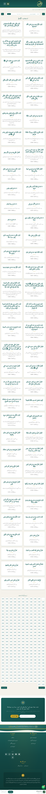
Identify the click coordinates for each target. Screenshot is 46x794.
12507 (15, 607)
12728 (11, 669)
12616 (19, 638)
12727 (15, 669)
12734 (31, 672)
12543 (3, 617)
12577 (43, 629)
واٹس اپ (16, 726)
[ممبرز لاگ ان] (8, 3)
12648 (23, 647)
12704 (19, 662)
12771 (15, 681)
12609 (3, 635)
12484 (15, 601)
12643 (43, 647)
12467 (39, 598)
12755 (35, 678)
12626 (23, 641)
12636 (27, 644)
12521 (3, 611)
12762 (7, 678)
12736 (23, 672)
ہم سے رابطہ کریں (26, 766)
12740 (7, 672)
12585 (11, 629)
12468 (35, 598)
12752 (3, 675)
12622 (39, 641)
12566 (43, 626)
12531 (7, 614)
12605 (19, 635)
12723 (31, 669)
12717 (11, 666)
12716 (15, 666)
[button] (43, 787)
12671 (19, 653)
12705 (15, 662)
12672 (15, 653)
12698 (43, 662)
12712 (31, 666)
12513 (35, 611)
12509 (7, 607)
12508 (11, 607)
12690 (31, 659)
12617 (15, 638)
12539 (19, 617)
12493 (27, 604)
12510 (3, 607)
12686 (3, 656)
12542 (7, 617)
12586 (7, 629)
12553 (7, 620)
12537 (27, 617)
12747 (23, 675)
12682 (19, 656)
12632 (43, 644)
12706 (11, 662)
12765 (39, 681)
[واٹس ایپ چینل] (9, 754)
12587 (3, 629)
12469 (31, 598)
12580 (31, 629)
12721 (39, 669)
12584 (15, 629)
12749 (15, 675)
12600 (39, 635)
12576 (3, 626)
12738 (15, 672)
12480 (31, 601)
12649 (19, 647)
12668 (31, 653)
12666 (39, 653)
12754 (39, 678)
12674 (7, 653)
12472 (19, 598)
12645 (35, 647)
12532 (3, 614)
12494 (23, 604)
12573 (15, 626)
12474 (11, 598)
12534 (39, 617)
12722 (35, 669)
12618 (11, 638)
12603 (27, 635)
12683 (15, 656)
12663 (7, 650)
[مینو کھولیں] (4, 4)
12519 (11, 611)
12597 (7, 632)
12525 (31, 614)
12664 (3, 650)
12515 (27, 611)
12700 (35, 662)
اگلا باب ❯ (4, 687)
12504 (27, 607)
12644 (39, 647)
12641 (7, 644)
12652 (7, 647)
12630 (7, 641)
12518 (15, 611)
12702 (27, 662)
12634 (35, 644)
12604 (23, 635)
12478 (39, 601)
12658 (27, 650)
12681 (23, 656)
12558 (31, 623)
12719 (3, 666)
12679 (31, 656)
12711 (35, 666)
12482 (23, 601)
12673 (11, 653)
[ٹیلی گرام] (19, 754)
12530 (11, 614)
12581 (27, 629)
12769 (23, 681)
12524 (35, 614)
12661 (15, 650)
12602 (31, 635)
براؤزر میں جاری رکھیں (4, 792)
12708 (3, 662)
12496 (15, 604)
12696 (7, 659)
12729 (7, 669)
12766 (35, 681)
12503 (31, 607)
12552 (11, 620)
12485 (11, 601)
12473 (15, 598)
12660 (19, 650)
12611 (39, 638)
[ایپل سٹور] (12, 754)
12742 (43, 675)
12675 (3, 653)
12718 (7, 666)
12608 (7, 635)
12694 (15, 659)
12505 (23, 607)
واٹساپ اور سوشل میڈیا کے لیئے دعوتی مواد (13, 740)
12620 (3, 638)
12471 (23, 598)
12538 (23, 617)
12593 (23, 632)
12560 (23, 623)
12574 (11, 626)
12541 (11, 617)
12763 (3, 678)
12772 (11, 681)
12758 (23, 678)
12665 (43, 653)
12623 (35, 641)
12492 (31, 604)
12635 (31, 644)
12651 (11, 647)
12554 (3, 620)
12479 (35, 601)
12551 (15, 620)
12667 (35, 653)
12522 (43, 614)
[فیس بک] (12, 757)
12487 (3, 601)
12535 (35, 617)
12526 (27, 614)
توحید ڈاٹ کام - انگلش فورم (33, 740)
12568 (35, 626)
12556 (39, 623)
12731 (43, 672)
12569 (31, 626)
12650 (15, 647)
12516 (23, 611)
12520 (7, 611)
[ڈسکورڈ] (16, 754)
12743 (39, 675)
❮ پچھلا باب (42, 687)
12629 (11, 641)
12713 (27, 666)
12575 (7, 626)
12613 (31, 638)
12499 (3, 604)
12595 (15, 632)
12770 (19, 681)
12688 (39, 659)
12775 (43, 684)
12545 (39, 620)
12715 (19, 666)
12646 (31, 647)
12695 (11, 659)
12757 (27, 678)
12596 (11, 632)
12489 (39, 604)
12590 (35, 632)
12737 (19, 672)
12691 (27, 659)
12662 (11, 650)
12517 (19, 611)
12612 (35, 638)
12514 (31, 611)
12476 (3, 598)
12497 (11, 604)
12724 (27, 669)
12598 (3, 632)
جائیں (9, 14)
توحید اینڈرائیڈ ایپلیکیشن (12, 743)
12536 (31, 617)
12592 (27, 632)
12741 (3, 672)
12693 (19, 659)
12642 (3, 644)
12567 (39, 626)
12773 (7, 681)
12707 (7, 662)
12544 (43, 620)
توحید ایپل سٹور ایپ (12, 746)
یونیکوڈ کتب (12, 737)
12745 (31, 675)
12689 (35, 659)
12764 (43, 681)
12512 (39, 611)
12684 (11, 656)
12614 (27, 638)
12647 (27, 647)
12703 (23, 662)
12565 (3, 623)
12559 (27, 623)
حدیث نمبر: (19, 14)
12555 (43, 623)
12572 (19, 626)
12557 (35, 623)
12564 (7, 623)
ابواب (33, 9)
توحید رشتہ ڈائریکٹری (33, 743)
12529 (15, 614)
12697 (3, 659)
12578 (39, 629)
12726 (19, 669)
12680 (27, 656)
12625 (27, 641)
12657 (31, 650)
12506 (19, 607)
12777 (39, 684)
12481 (27, 601)
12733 (35, 672)
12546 (35, 620)
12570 (27, 626)
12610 (43, 638)
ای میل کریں (10, 726)
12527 (23, 614)
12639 (15, 644)
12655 (39, 650)
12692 (23, 659)
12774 (3, 681)
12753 (43, 678)
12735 (27, 672)
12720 (43, 669)
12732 (39, 672)
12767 (31, 681)
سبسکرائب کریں (14, 716)
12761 (11, 678)
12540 (15, 617)
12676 (43, 656)
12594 (19, 632)
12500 (43, 607)
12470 (27, 598)
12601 (35, 635)
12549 (23, 620)
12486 (7, 601)
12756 (31, 678)
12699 (39, 662)
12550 (19, 620)
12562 (15, 623)
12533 (43, 617)
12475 (7, 598)
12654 (43, 650)
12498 (7, 604)
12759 (19, 678)
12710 (39, 666)
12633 (39, 644)
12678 (35, 656)
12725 (23, 669)
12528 (19, 614)
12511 (43, 611)
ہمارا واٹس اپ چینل (20, 766)
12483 (19, 601)
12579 (35, 629)
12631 (3, 641)
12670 (23, 653)
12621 (43, 641)
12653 (3, 647)
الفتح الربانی (38, 9)
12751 (7, 675)
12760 (15, 678)
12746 (27, 675)
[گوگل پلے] (6, 754)
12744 (35, 675)
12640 (11, 644)
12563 (11, 623)
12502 (35, 607)
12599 (43, 635)
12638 (19, 644)
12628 (15, 641)
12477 (43, 601)
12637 (23, 644)
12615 (23, 638)
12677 (39, 656)
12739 (11, 672)
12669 (27, 653)
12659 (23, 650)
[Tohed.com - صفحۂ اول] (40, 4)
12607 (11, 635)
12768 (27, 681)
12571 (23, 626)
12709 (43, 666)
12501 (39, 607)
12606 (15, 635)
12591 (31, 632)
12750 (11, 675)
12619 (7, 638)
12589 (39, 632)
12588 (43, 632)
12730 (3, 669)
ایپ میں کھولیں (10, 792)
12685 (7, 656)
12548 (27, 620)
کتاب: (38, 14)
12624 (31, 641)
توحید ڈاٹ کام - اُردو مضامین (33, 737)
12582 (23, 629)
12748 (19, 675)
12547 (31, 620)
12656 (35, 650)
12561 (19, 623)
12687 (43, 659)
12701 (31, 662)
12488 (43, 604)
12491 (35, 604)
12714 (23, 666)
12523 (39, 614)
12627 (19, 641)
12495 (19, 604)
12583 (19, 629)
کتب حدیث (43, 9)
